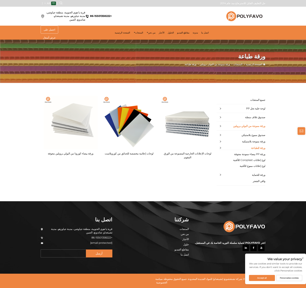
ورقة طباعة (190, 64)
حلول (186, 244)
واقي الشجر (259, 181)
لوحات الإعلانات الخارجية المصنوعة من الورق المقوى (187, 155)
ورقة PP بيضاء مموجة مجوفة (249, 154)
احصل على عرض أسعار (49, 31)
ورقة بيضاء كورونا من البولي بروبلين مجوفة (70, 153)
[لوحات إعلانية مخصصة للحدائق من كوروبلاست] (129, 122)
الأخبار (161, 32)
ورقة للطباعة (258, 147)
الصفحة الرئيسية (122, 32)
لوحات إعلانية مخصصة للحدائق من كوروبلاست (129, 153)
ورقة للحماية (258, 174)
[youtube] (261, 248)
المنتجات (139, 32)
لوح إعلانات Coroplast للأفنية (249, 160)
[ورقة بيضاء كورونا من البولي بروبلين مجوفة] (71, 122)
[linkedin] (246, 248)
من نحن (152, 32)
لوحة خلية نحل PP (255, 108)
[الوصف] (244, 226)
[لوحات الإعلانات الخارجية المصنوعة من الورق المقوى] (187, 122)
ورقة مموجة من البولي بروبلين (215, 64)
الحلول (171, 32)
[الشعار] (244, 16)
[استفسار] (301, 131)
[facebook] (253, 248)
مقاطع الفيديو (183, 32)
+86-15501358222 (101, 16)
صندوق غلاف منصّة (255, 117)
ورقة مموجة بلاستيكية (253, 141)
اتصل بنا (185, 254)
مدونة (195, 32)
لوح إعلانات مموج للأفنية (252, 165)
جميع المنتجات (257, 99)
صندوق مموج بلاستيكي (253, 135)
